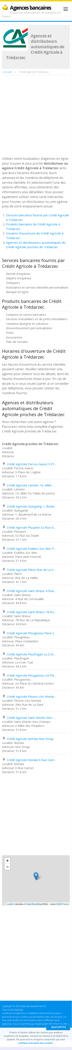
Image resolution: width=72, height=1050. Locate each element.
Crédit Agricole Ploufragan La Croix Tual (32, 654)
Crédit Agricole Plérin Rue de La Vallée (32, 570)
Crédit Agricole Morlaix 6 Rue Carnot (32, 760)
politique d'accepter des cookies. (36, 1043)
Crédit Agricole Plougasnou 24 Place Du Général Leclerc (32, 675)
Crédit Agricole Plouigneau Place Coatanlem (32, 633)
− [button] (7, 866)
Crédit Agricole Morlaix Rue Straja (30, 739)
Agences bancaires (30, 7)
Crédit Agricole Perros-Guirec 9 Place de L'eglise (32, 464)
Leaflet (10, 904)
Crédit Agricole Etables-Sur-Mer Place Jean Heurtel (32, 549)
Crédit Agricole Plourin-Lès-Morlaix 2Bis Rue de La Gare (32, 696)
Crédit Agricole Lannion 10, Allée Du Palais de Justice (32, 485)
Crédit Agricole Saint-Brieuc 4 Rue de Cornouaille (32, 591)
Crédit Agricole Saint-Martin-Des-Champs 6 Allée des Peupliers (32, 718)
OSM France (62, 904)
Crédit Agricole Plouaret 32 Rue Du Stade (32, 527)
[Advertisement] (36, 116)
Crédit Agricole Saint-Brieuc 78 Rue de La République (32, 612)
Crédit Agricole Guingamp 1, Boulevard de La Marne (32, 506)
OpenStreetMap (34, 904)
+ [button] (7, 860)
